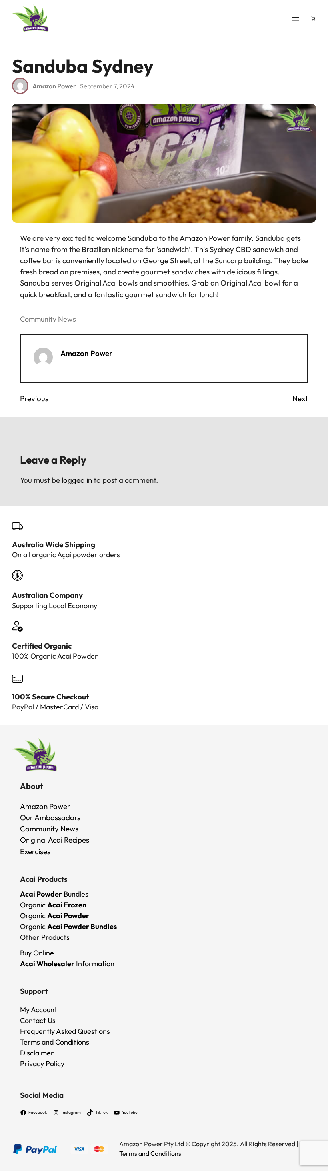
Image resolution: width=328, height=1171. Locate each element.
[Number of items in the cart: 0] (313, 19)
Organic (53, 904)
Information (67, 963)
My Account (38, 1009)
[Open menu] (295, 19)
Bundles (54, 894)
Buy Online (37, 952)
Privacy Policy (42, 1063)
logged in (77, 480)
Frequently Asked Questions (65, 1031)
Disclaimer (37, 1052)
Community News (48, 319)
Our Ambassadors (50, 817)
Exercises (35, 851)
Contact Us (38, 1020)
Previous (34, 398)
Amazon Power (86, 353)
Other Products (45, 937)
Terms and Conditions (54, 1042)
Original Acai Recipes (54, 840)
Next (300, 398)
